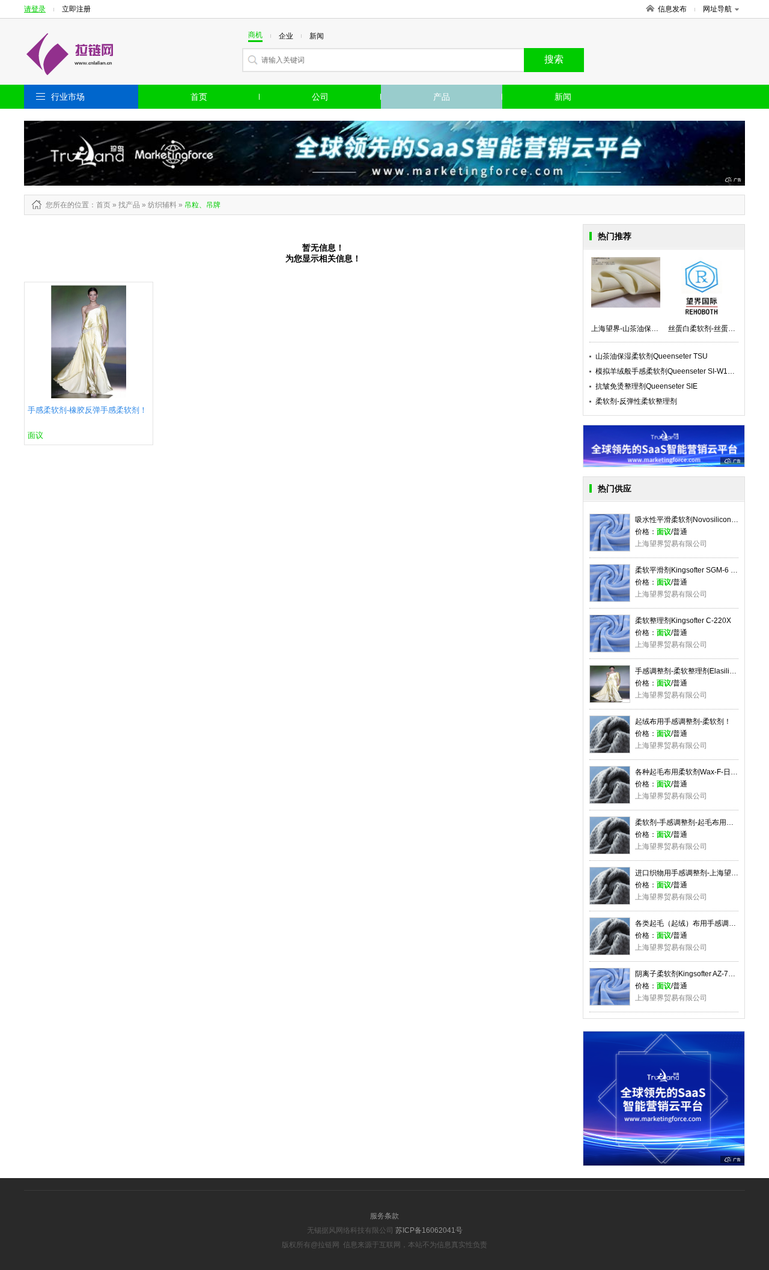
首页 (198, 97)
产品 (441, 97)
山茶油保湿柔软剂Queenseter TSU (651, 356)
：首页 (100, 205)
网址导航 (717, 9)
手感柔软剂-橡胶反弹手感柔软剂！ (87, 410)
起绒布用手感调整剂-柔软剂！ (683, 721)
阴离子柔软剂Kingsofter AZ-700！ (689, 974)
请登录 (35, 9)
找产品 (129, 205)
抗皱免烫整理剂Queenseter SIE (646, 386)
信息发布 (672, 9)
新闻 (563, 97)
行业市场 (68, 97)
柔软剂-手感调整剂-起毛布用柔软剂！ (695, 822)
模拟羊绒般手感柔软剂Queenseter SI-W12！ (667, 371)
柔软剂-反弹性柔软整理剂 (636, 401)
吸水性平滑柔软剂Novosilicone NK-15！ (700, 519)
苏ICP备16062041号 (429, 1230)
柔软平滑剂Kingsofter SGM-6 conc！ (694, 570)
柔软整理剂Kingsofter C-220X (683, 620)
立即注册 (76, 9)
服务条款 (384, 1216)
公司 (320, 97)
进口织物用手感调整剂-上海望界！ (690, 873)
